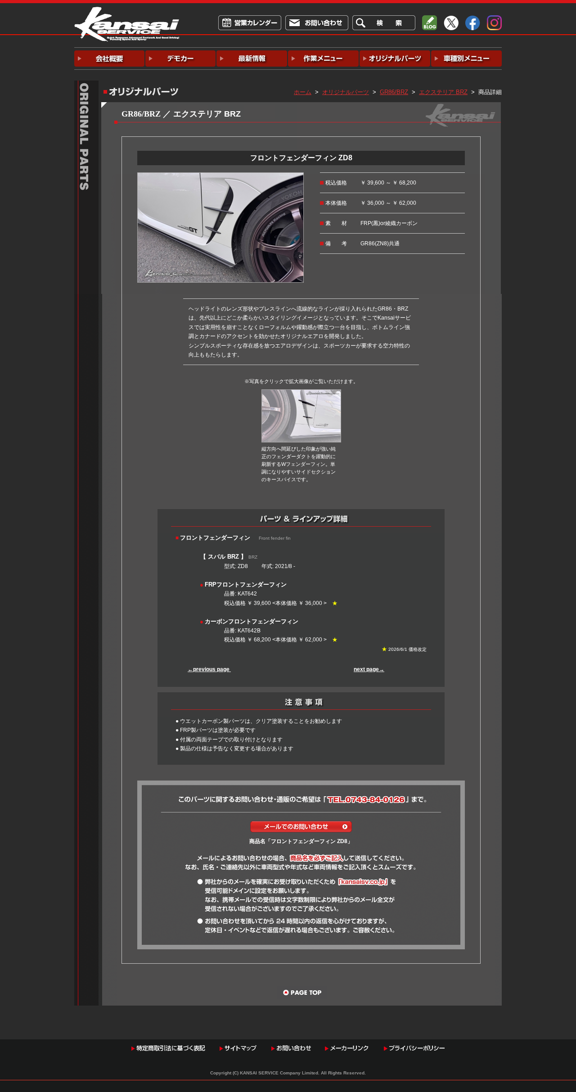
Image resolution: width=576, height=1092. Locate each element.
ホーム (302, 92)
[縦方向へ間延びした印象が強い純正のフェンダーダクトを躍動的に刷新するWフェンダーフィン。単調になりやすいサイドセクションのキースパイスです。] (301, 394)
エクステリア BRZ (443, 92)
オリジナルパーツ (345, 92)
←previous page (209, 669)
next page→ (369, 669)
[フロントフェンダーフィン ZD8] (220, 177)
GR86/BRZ (394, 92)
